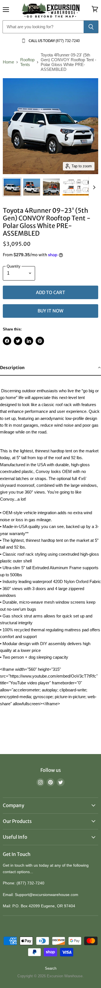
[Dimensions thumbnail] (79, 187)
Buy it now (51, 311)
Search (50, 968)
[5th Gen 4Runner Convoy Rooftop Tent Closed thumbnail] (12, 187)
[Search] (91, 26)
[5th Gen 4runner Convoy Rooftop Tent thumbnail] (32, 187)
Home (8, 62)
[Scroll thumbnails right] (93, 187)
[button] (50, 368)
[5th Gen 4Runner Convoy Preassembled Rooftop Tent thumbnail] (51, 187)
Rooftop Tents (27, 62)
